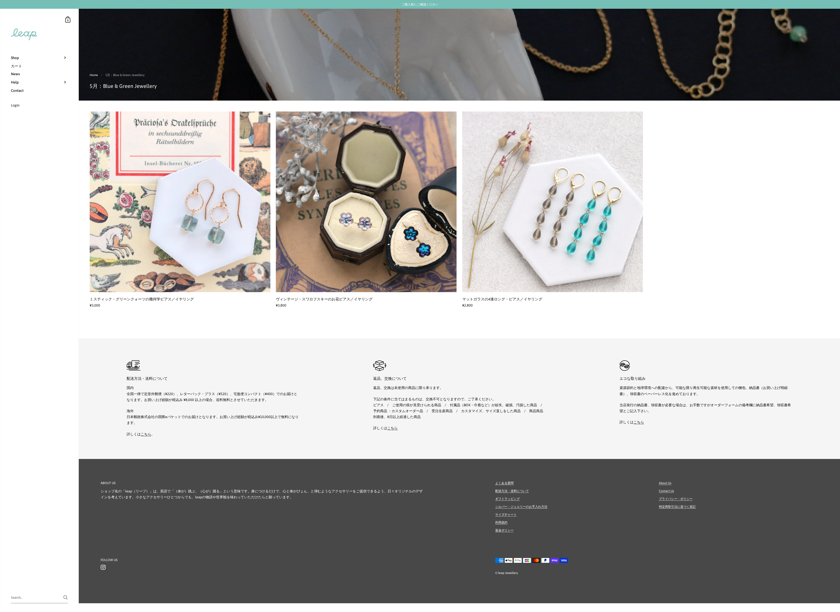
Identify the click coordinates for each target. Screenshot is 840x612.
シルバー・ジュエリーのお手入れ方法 (521, 506)
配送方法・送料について (512, 491)
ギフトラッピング (507, 498)
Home (94, 75)
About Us (665, 483)
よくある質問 (504, 483)
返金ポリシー (504, 530)
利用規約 (501, 522)
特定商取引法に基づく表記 (677, 506)
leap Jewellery (508, 573)
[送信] (65, 597)
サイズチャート (506, 514)
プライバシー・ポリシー (676, 498)
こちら (146, 434)
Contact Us (666, 491)
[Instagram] (103, 567)
